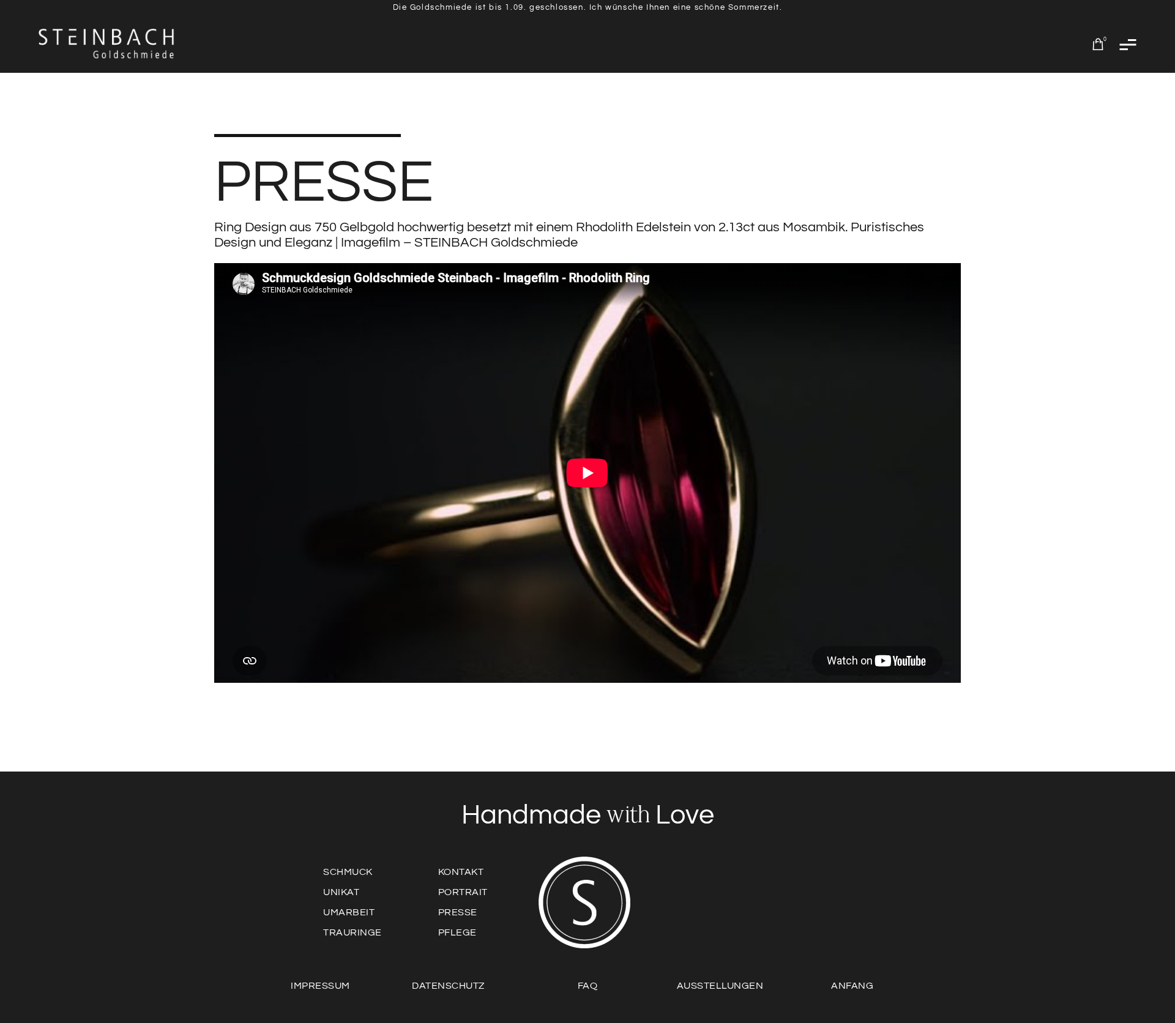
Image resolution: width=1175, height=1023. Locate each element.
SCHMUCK (348, 872)
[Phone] (771, 912)
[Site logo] (107, 44)
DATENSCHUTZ (448, 986)
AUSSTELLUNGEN (720, 986)
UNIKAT (341, 892)
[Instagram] (842, 912)
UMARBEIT (349, 912)
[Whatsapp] (700, 912)
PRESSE (457, 912)
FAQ (588, 986)
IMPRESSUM (320, 986)
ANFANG (852, 986)
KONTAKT (461, 872)
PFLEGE (457, 932)
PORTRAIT (463, 892)
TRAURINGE (352, 932)
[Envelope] (735, 912)
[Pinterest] (806, 912)
